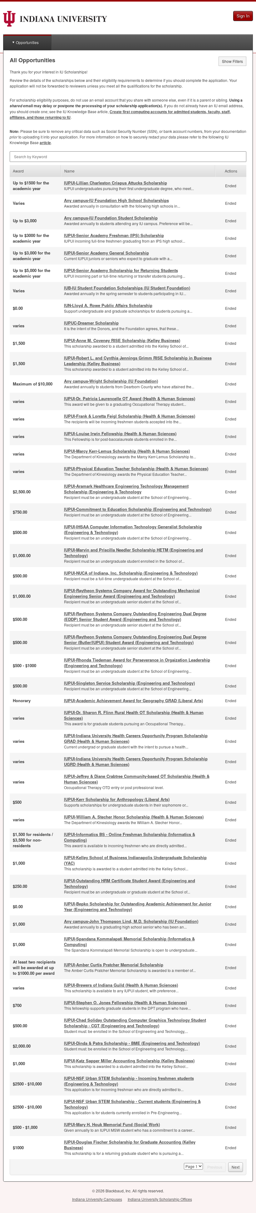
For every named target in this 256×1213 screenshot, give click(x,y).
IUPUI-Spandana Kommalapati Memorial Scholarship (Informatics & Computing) (129, 941)
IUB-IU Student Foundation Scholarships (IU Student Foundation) (127, 288)
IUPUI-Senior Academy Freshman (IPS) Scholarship (114, 235)
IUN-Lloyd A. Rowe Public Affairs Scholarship (108, 305)
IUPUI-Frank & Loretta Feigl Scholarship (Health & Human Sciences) (129, 416)
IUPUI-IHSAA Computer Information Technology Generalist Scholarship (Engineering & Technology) (133, 529)
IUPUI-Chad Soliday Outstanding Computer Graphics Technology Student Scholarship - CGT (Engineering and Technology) (135, 1023)
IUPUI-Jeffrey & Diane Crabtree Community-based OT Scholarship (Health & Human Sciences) (136, 779)
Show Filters (232, 61)
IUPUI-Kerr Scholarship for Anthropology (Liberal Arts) (117, 799)
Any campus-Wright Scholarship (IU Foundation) (111, 381)
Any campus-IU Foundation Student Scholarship (111, 218)
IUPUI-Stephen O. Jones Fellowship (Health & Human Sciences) (125, 1002)
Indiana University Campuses (97, 1199)
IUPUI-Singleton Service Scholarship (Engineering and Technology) (129, 683)
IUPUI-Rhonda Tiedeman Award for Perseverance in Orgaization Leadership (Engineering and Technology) (137, 662)
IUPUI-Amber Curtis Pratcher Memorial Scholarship (113, 965)
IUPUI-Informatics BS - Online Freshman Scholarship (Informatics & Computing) (129, 837)
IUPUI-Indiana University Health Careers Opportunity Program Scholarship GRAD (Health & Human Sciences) (136, 738)
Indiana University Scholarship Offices (160, 1199)
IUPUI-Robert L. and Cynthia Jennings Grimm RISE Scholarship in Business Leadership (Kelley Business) (138, 360)
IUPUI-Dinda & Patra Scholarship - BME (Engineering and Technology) (132, 1043)
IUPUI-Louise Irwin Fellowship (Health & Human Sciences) (120, 433)
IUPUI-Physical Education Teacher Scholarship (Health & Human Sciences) (136, 468)
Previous (214, 1167)
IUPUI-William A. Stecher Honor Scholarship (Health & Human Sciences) (134, 817)
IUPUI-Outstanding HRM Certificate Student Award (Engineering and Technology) (129, 883)
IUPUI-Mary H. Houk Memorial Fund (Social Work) (112, 1124)
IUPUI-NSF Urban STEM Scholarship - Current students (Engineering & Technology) (132, 1104)
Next (235, 1167)
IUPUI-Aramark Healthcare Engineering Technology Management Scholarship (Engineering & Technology (126, 489)
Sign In (243, 16)
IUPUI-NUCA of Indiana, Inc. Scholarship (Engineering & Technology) (131, 573)
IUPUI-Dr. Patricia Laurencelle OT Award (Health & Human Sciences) (129, 398)
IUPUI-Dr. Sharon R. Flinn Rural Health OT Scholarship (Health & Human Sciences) (134, 715)
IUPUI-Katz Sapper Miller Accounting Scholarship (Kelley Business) (129, 1061)
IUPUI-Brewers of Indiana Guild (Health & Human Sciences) (121, 985)
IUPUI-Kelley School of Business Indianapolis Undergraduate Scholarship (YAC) (135, 860)
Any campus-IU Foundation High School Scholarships (116, 200)
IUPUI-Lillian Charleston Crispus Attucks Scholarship (115, 183)
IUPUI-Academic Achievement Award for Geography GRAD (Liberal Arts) (133, 700)
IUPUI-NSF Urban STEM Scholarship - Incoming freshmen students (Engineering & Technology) (129, 1081)
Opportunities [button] (27, 42)
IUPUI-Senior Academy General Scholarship (106, 253)
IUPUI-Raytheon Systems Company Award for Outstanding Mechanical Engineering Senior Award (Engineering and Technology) (132, 593)
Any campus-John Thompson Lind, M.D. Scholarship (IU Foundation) (131, 921)
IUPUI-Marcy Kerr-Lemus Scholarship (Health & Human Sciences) (127, 451)
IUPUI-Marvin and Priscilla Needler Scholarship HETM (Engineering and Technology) (133, 552)
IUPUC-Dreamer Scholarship (91, 323)
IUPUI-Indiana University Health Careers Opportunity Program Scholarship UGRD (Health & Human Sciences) (136, 761)
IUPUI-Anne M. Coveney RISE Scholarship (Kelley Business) (122, 340)
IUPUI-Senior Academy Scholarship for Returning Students (121, 270)
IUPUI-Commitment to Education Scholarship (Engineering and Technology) (137, 509)
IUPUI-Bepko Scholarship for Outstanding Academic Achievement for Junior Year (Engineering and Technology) (137, 906)
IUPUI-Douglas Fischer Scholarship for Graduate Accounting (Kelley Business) (129, 1144)
